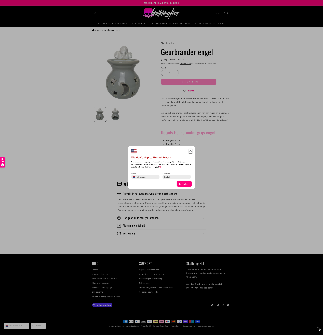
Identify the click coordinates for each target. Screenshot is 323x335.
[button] (190, 151)
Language (166, 173)
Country (134, 173)
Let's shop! (184, 184)
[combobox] (139, 177)
